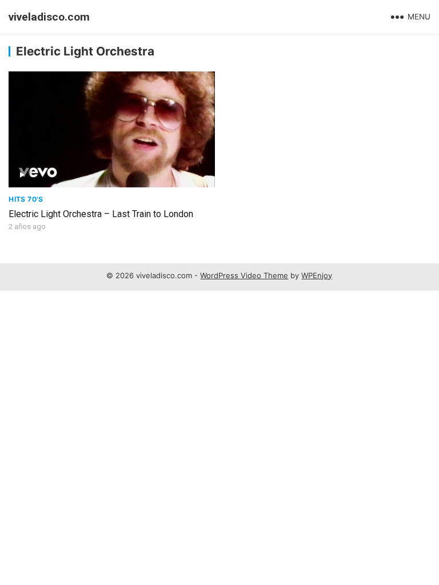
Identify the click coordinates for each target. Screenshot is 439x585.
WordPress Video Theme (244, 275)
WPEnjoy (316, 275)
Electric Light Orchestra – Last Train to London (101, 214)
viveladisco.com (49, 16)
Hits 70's (26, 199)
